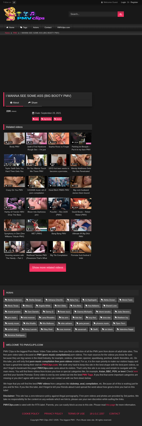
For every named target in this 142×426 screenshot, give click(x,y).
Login (123, 2)
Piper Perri (120, 323)
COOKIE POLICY (30, 414)
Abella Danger (35, 300)
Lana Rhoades (48, 317)
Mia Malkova (48, 323)
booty (59, 119)
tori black (109, 329)
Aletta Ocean (109, 300)
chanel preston (14, 312)
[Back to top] (133, 417)
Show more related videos (47, 267)
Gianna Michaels (84, 312)
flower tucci (65, 312)
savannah (82, 329)
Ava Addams (93, 306)
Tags (25, 27)
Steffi (95, 329)
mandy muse (13, 323)
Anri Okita (61, 306)
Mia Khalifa (31, 323)
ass (36, 119)
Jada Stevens (124, 312)
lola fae (78, 317)
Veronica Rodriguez (16, 335)
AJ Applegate (91, 300)
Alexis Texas (12, 306)
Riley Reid (48, 329)
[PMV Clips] (31, 14)
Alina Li (28, 306)
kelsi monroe (29, 317)
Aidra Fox (74, 300)
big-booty (47, 119)
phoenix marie (102, 323)
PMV (15, 33)
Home (11, 27)
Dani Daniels (33, 312)
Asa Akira (77, 306)
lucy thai (92, 317)
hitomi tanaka (105, 312)
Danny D (49, 312)
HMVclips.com (63, 27)
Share (34, 102)
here (135, 371)
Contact (48, 27)
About (16, 102)
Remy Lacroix (31, 329)
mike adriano (66, 323)
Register (134, 2)
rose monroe (65, 329)
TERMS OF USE (76, 414)
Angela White (44, 306)
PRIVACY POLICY (53, 414)
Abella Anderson (14, 300)
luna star (107, 317)
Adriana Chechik (55, 300)
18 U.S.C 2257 (97, 414)
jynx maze (11, 317)
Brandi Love (111, 306)
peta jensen (84, 323)
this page (110, 405)
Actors (36, 27)
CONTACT (114, 414)
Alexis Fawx (127, 300)
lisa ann (64, 317)
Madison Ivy (122, 317)
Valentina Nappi (126, 329)
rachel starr (12, 329)
